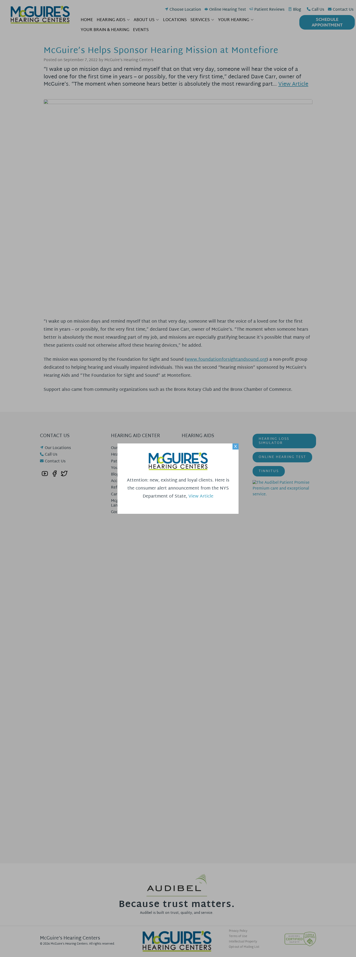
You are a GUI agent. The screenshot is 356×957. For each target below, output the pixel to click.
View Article (200, 496)
